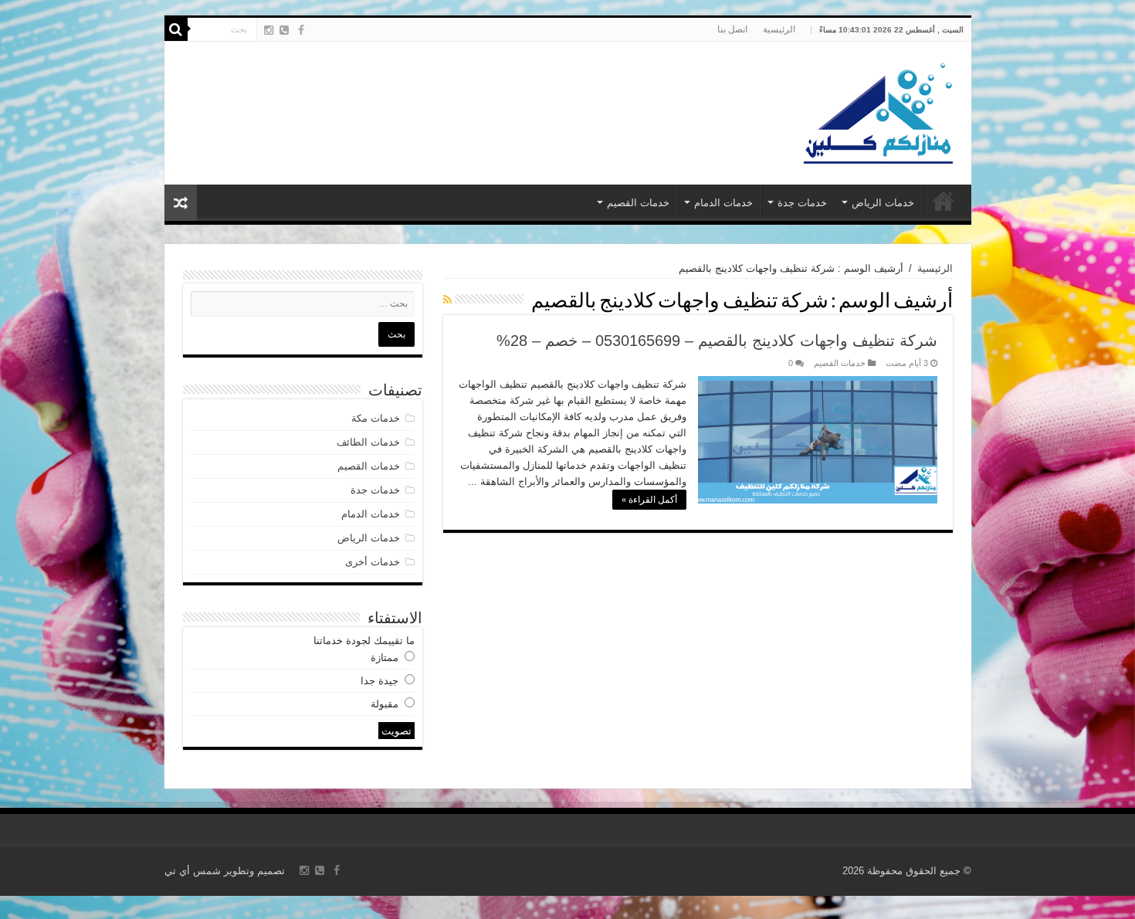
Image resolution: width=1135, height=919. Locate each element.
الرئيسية (779, 29)
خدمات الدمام (723, 203)
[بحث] (176, 29)
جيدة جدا (379, 681)
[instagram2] (269, 30)
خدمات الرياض (883, 203)
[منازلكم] (877, 110)
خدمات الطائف (368, 442)
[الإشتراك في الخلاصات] (447, 299)
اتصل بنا (732, 29)
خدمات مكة (375, 418)
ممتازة (384, 657)
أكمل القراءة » (649, 499)
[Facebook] (301, 30)
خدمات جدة (802, 203)
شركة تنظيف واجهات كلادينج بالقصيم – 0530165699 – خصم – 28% (716, 340)
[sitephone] (284, 30)
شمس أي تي (192, 871)
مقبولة (384, 704)
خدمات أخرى (372, 562)
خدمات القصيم (638, 203)
